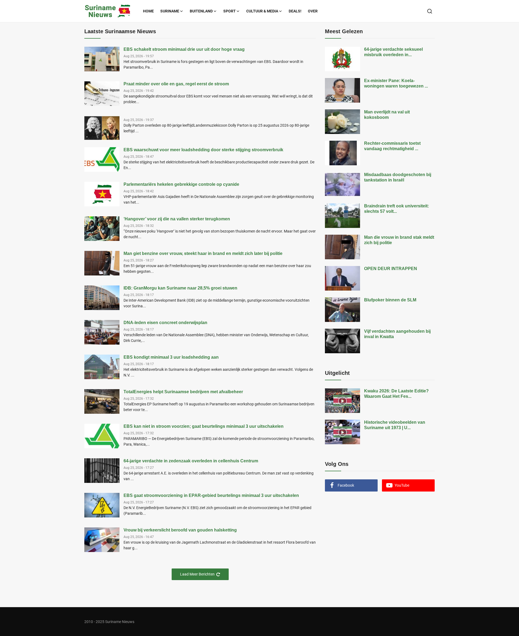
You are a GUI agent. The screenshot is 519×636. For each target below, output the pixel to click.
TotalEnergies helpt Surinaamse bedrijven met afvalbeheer (183, 391)
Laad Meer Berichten (197, 574)
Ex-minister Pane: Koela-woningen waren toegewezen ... (396, 83)
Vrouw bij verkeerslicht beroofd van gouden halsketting (180, 530)
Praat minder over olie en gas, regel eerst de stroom (176, 84)
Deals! (295, 11)
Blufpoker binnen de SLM (390, 300)
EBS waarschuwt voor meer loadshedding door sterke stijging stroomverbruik (203, 149)
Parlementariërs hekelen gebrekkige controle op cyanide (181, 184)
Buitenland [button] (201, 11)
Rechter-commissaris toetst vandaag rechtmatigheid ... (392, 146)
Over (313, 11)
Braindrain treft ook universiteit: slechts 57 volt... (396, 209)
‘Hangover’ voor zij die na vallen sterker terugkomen (177, 219)
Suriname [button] (169, 11)
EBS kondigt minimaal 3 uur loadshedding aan (171, 357)
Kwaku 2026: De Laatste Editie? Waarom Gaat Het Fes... (396, 394)
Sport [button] (229, 11)
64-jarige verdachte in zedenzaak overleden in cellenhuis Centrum (191, 461)
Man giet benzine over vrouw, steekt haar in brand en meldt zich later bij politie (203, 253)
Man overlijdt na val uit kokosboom (387, 115)
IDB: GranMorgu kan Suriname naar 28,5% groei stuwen (180, 288)
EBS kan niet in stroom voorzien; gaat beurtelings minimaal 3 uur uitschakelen (204, 426)
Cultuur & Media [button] (262, 11)
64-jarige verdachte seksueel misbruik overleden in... (393, 52)
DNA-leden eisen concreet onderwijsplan (165, 322)
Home (148, 11)
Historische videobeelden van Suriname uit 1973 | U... (394, 425)
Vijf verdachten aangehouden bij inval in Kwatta (397, 334)
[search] (430, 11)
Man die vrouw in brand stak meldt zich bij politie (399, 240)
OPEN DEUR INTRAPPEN (390, 268)
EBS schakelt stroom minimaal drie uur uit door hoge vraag (184, 49)
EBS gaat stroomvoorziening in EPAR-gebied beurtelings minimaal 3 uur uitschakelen (211, 495)
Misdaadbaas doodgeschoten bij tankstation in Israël (397, 177)
